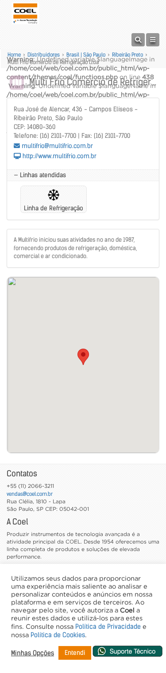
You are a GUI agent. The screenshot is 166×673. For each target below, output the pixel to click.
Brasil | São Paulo (85, 54)
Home (14, 54)
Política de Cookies (58, 635)
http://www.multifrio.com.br (59, 156)
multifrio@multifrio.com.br (56, 146)
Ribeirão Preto (127, 54)
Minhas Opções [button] (32, 653)
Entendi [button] (75, 653)
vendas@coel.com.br (30, 493)
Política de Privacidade (108, 627)
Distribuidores (43, 54)
